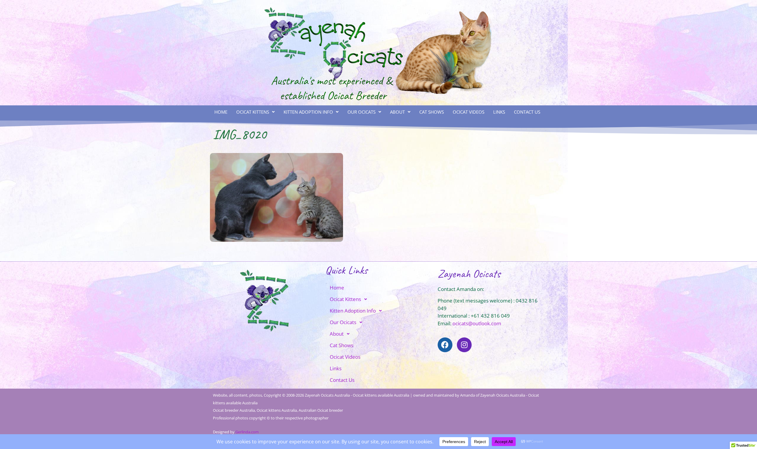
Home (220, 112)
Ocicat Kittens (252, 112)
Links (499, 112)
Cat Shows (431, 112)
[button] (255, 112)
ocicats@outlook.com (476, 323)
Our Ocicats (361, 112)
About (397, 112)
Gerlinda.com (247, 431)
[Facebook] (445, 344)
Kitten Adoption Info (308, 112)
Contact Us (527, 112)
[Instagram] (464, 344)
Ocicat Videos (468, 112)
